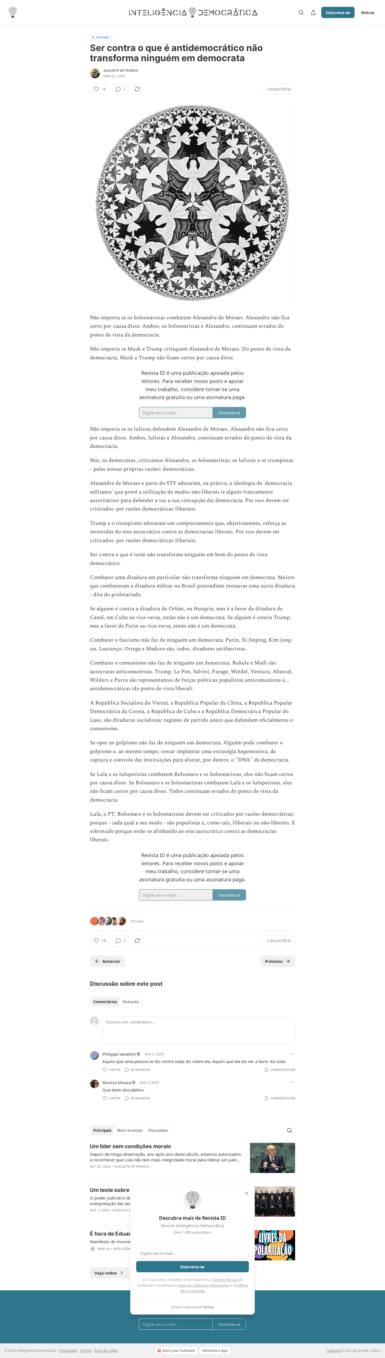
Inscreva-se (338, 12)
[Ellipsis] (292, 1053)
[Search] (301, 12)
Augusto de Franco (120, 70)
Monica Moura (116, 1082)
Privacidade (68, 1350)
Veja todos (105, 1273)
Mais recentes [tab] (130, 1130)
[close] (246, 1193)
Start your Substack (178, 1350)
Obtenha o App (215, 1350)
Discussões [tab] (158, 1130)
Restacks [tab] (131, 1001)
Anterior (111, 961)
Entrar (368, 12)
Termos (86, 1350)
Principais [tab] (102, 1130)
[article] (192, 1160)
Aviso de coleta (106, 1350)
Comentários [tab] (105, 1001)
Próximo (274, 961)
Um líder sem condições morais (130, 1146)
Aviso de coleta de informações (203, 1285)
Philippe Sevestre (119, 1054)
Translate (102, 37)
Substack (334, 1350)
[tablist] (116, 1001)
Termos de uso (225, 1279)
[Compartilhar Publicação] (313, 12)
